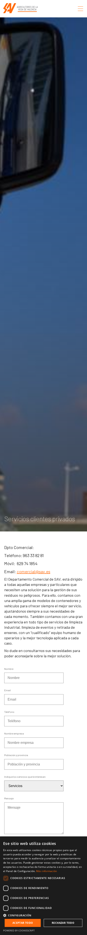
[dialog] (43, 885)
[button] (43, 915)
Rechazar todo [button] (63, 923)
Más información (46, 871)
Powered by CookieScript (19, 930)
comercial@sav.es (33, 571)
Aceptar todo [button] (22, 923)
